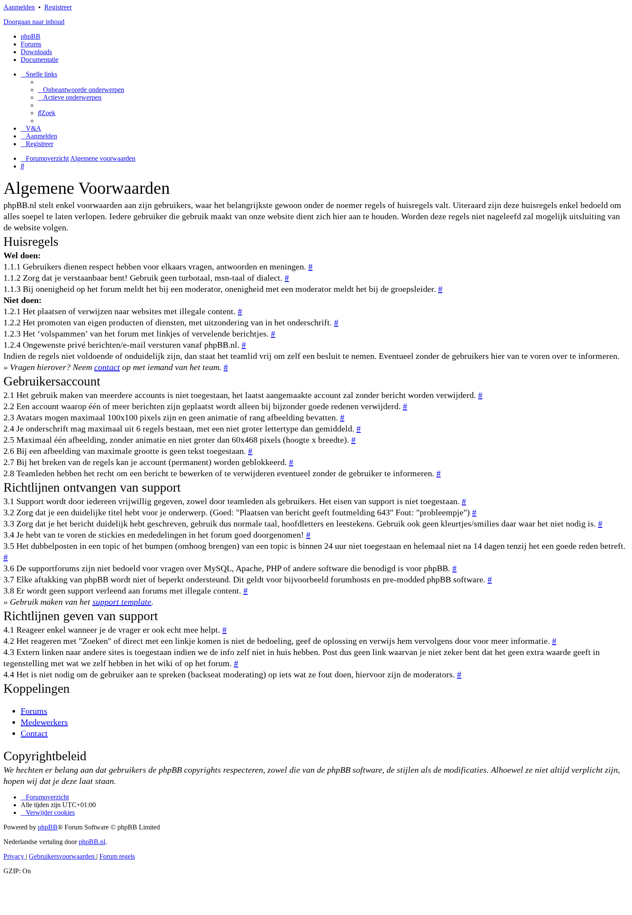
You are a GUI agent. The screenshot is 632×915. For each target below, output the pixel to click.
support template (121, 601)
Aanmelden (19, 7)
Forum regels (117, 856)
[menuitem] (81, 89)
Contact (34, 733)
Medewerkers (44, 722)
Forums (34, 711)
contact (107, 367)
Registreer (58, 7)
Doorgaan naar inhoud (33, 21)
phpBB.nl (92, 841)
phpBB (30, 36)
